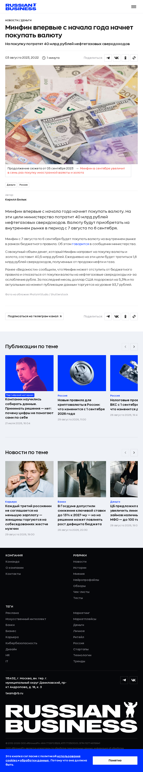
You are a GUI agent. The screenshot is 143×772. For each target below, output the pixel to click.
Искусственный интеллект (26, 619)
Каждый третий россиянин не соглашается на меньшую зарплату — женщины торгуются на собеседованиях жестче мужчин (28, 517)
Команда (12, 561)
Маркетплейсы (84, 619)
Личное (79, 631)
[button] (134, 7)
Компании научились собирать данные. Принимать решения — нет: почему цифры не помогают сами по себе (29, 408)
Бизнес (11, 631)
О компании (15, 567)
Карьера (12, 637)
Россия (24, 185)
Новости (12, 20)
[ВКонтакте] (133, 680)
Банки (10, 625)
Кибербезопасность (21, 643)
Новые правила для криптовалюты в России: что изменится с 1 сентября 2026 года (81, 407)
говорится (80, 244)
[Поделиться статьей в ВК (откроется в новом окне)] (116, 58)
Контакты (13, 574)
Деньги (26, 20)
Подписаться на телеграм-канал (33, 316)
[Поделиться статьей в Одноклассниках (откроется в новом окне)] (125, 58)
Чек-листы (81, 592)
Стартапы (81, 649)
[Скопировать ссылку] (134, 58)
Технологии (82, 655)
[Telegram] (124, 680)
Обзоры (79, 586)
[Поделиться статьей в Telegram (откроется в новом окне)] (108, 58)
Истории (79, 567)
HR (8, 655)
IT (7, 661)
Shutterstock (59, 294)
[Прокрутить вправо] (134, 346)
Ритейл (78, 637)
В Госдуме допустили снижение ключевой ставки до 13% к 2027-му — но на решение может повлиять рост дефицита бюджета (82, 515)
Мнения (79, 574)
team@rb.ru (14, 693)
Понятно (115, 760)
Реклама (12, 613)
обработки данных (34, 760)
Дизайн (11, 649)
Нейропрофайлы (86, 580)
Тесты (78, 598)
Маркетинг (81, 613)
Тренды (79, 661)
